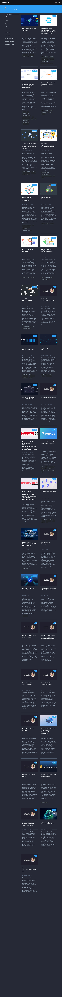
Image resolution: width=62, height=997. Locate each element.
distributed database (26, 328)
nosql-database (45, 61)
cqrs (33, 117)
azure (46, 56)
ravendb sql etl (26, 120)
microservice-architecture (47, 63)
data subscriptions (26, 117)
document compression (46, 176)
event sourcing (26, 113)
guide (32, 56)
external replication (45, 172)
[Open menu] (59, 2)
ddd (32, 118)
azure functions (45, 59)
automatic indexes (48, 110)
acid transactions (26, 122)
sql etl (34, 171)
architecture (25, 376)
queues (51, 56)
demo (31, 377)
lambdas (52, 59)
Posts (14, 9)
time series (25, 228)
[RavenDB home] (5, 2)
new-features (44, 802)
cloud (24, 56)
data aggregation (26, 118)
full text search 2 (26, 172)
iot (28, 111)
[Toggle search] (56, 2)
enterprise (25, 374)
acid (47, 223)
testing (24, 987)
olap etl (52, 223)
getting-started (26, 990)
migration (31, 54)
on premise (25, 54)
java (23, 989)
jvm (27, 989)
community (32, 376)
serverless (51, 58)
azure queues (44, 58)
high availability (26, 123)
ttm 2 (24, 111)
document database (26, 171)
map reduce (44, 112)
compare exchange (45, 174)
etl (28, 56)
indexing (33, 172)
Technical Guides (9, 44)
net (42, 989)
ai (35, 118)
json (43, 177)
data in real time (45, 279)
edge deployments (26, 115)
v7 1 (49, 470)
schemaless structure (27, 230)
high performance (48, 277)
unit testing (30, 987)
